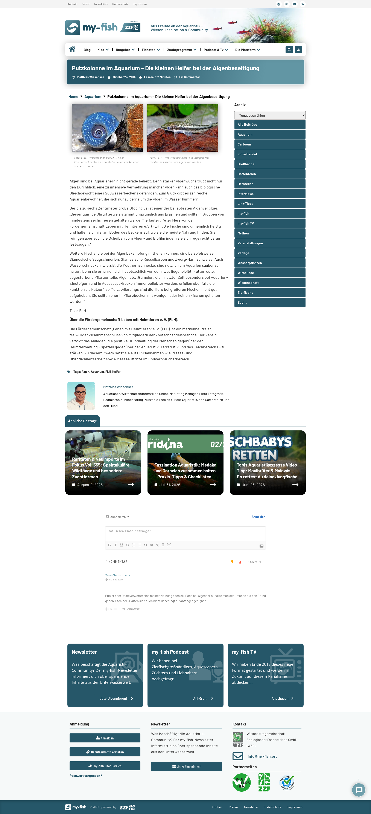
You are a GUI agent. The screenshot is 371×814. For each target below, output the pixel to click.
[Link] (158, 545)
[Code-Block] (152, 545)
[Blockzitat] (146, 545)
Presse (86, 4)
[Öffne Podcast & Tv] (226, 49)
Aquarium (92, 96)
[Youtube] (295, 4)
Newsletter (101, 4)
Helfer (116, 371)
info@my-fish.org (263, 756)
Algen (85, 371)
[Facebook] (279, 4)
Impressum (140, 4)
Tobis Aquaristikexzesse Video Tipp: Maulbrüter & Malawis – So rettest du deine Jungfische (267, 470)
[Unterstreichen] (122, 545)
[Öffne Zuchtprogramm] (195, 49)
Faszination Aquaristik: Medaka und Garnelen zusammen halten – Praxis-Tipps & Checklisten (185, 470)
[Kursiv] (116, 545)
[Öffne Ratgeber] (133, 49)
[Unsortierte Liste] (140, 545)
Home (73, 96)
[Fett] (109, 545)
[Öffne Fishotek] (158, 49)
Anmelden (258, 517)
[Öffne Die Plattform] (258, 49)
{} (163, 544)
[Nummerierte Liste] (134, 545)
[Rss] (303, 4)
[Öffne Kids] (107, 49)
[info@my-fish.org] (238, 756)
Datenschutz (120, 4)
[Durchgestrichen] (128, 545)
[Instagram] (287, 4)
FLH (108, 371)
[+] (169, 544)
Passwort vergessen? (86, 775)
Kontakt (72, 4)
